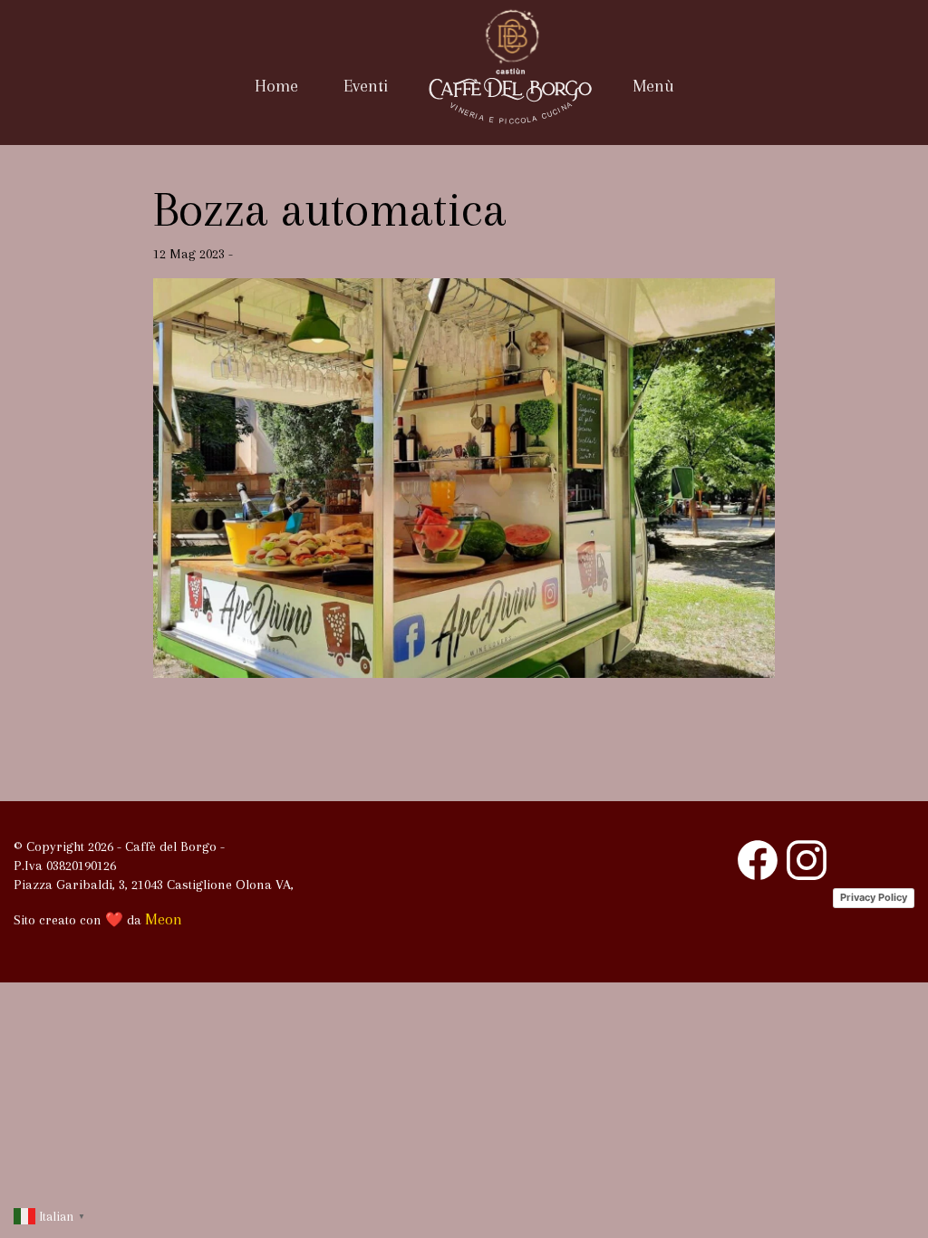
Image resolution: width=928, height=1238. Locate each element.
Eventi (365, 86)
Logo (510, 95)
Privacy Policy (873, 897)
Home (276, 86)
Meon (163, 919)
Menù (653, 86)
